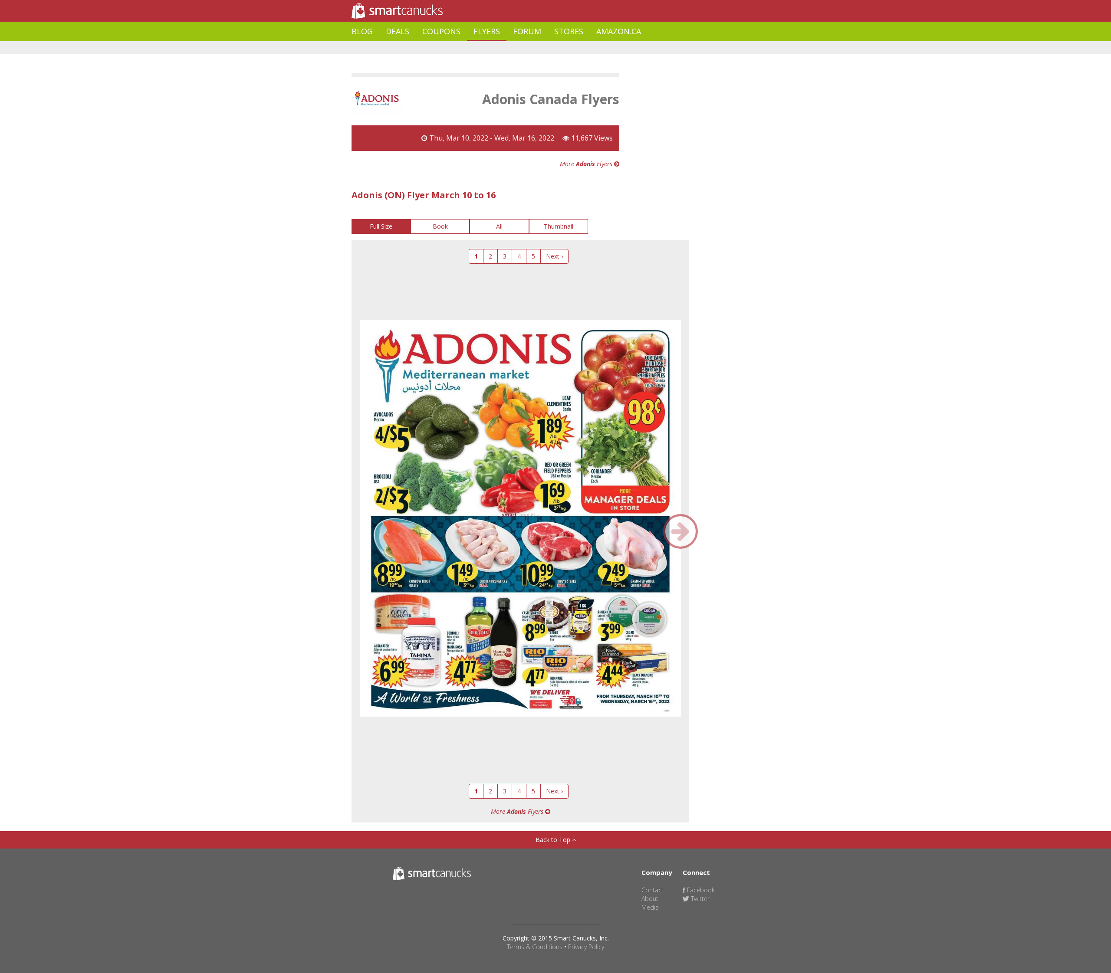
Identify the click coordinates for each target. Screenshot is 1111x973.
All (499, 226)
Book (440, 226)
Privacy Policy (586, 947)
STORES (568, 31)
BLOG (362, 31)
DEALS (397, 31)
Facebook (700, 890)
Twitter (699, 898)
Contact (652, 890)
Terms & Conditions (534, 947)
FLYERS (486, 31)
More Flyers (587, 164)
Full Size (381, 226)
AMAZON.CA (618, 31)
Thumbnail (558, 226)
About (649, 898)
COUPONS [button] (441, 31)
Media (650, 907)
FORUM (527, 31)
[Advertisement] (509, 48)
